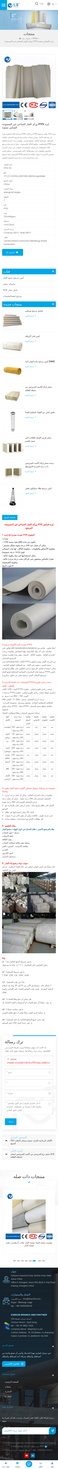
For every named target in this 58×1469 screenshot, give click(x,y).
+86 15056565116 (23, 1306)
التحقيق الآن (10, 252)
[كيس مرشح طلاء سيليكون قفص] (13, 497)
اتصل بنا (8, 1396)
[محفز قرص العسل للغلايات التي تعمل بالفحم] (13, 447)
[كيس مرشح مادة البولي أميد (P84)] (13, 371)
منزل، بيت (26, 38)
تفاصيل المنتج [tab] (9, 517)
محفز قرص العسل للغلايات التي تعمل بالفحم (38, 439)
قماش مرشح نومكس (34, 311)
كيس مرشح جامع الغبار (13, 278)
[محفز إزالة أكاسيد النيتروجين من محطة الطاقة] (13, 396)
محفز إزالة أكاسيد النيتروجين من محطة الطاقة (38, 388)
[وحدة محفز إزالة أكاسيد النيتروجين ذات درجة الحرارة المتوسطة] (13, 472)
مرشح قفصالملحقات (12, 296)
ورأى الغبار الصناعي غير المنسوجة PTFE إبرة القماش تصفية (28, 1062)
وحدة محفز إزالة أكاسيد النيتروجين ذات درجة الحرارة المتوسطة (39, 465)
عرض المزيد (29, 315)
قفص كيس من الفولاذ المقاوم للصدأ (40, 412)
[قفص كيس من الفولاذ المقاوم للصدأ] (13, 421)
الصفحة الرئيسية (11, 1382)
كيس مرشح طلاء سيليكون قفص (38, 488)
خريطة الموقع (24, 1450)
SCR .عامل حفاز (10, 290)
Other (35, 38)
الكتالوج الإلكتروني (11, 1364)
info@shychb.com (32, 1299)
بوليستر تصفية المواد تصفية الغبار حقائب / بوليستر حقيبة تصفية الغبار (29, 1244)
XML (34, 1450)
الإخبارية (8, 1391)
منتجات (8, 1386)
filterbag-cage (25, 1302)
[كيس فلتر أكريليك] (13, 345)
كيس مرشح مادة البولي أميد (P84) (40, 361)
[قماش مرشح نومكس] (13, 320)
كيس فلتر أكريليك (32, 336)
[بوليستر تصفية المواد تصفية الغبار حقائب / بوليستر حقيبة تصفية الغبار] (29, 1215)
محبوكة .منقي (9, 284)
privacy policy (45, 1450)
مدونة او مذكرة (11, 1450)
